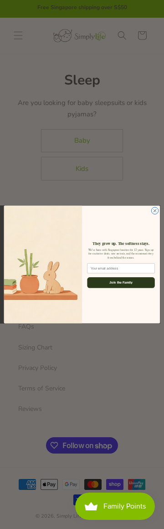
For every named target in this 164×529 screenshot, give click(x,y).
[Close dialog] (154, 210)
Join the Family (120, 282)
